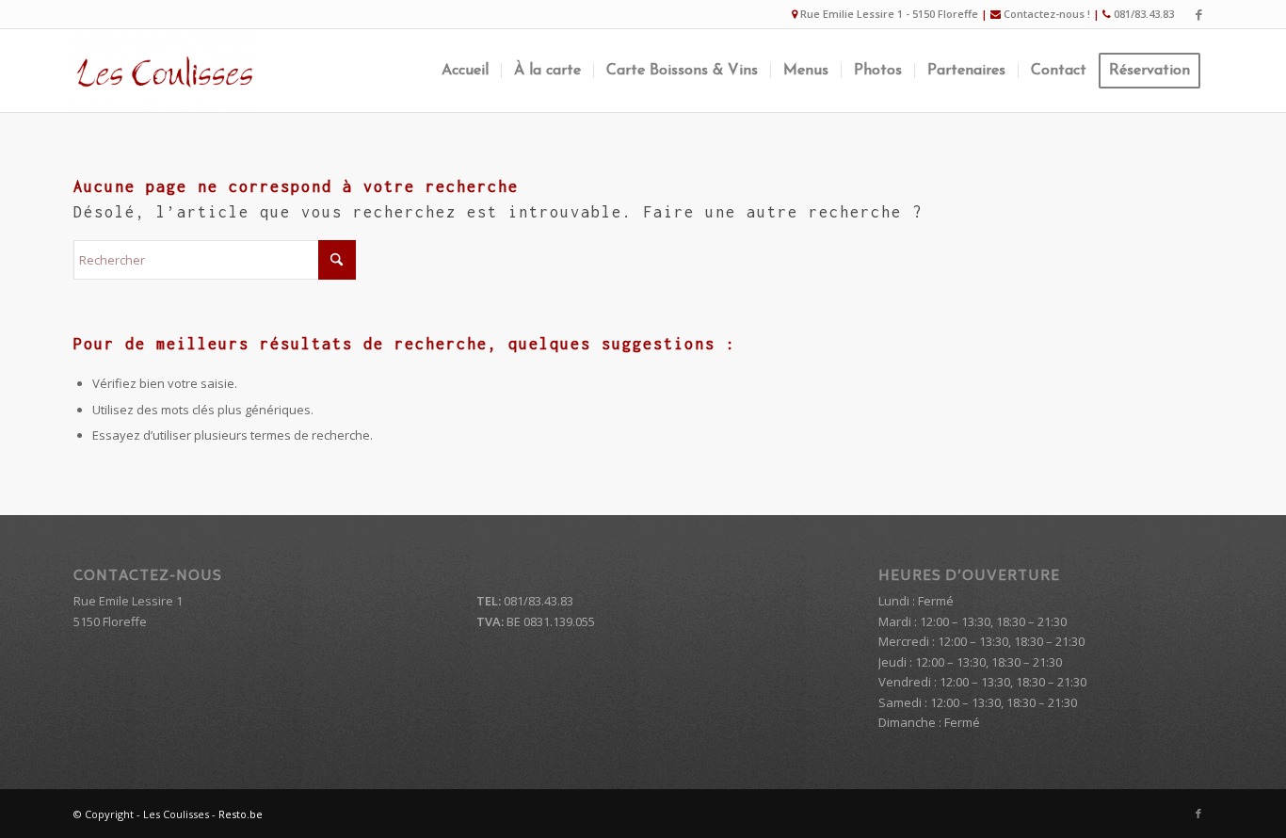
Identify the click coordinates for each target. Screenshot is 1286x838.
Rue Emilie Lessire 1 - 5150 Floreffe (889, 14)
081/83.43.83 (1144, 14)
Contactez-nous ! (1047, 14)
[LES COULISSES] (163, 70)
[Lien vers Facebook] (1198, 14)
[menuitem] (465, 70)
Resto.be (240, 814)
